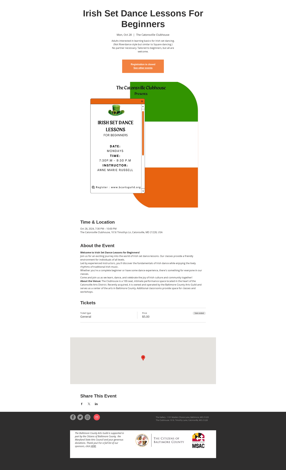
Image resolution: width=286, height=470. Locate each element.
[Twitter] (80, 417)
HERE (93, 446)
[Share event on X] (89, 404)
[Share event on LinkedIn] (96, 404)
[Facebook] (73, 417)
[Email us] (96, 417)
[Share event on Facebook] (81, 404)
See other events (143, 68)
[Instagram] (87, 417)
